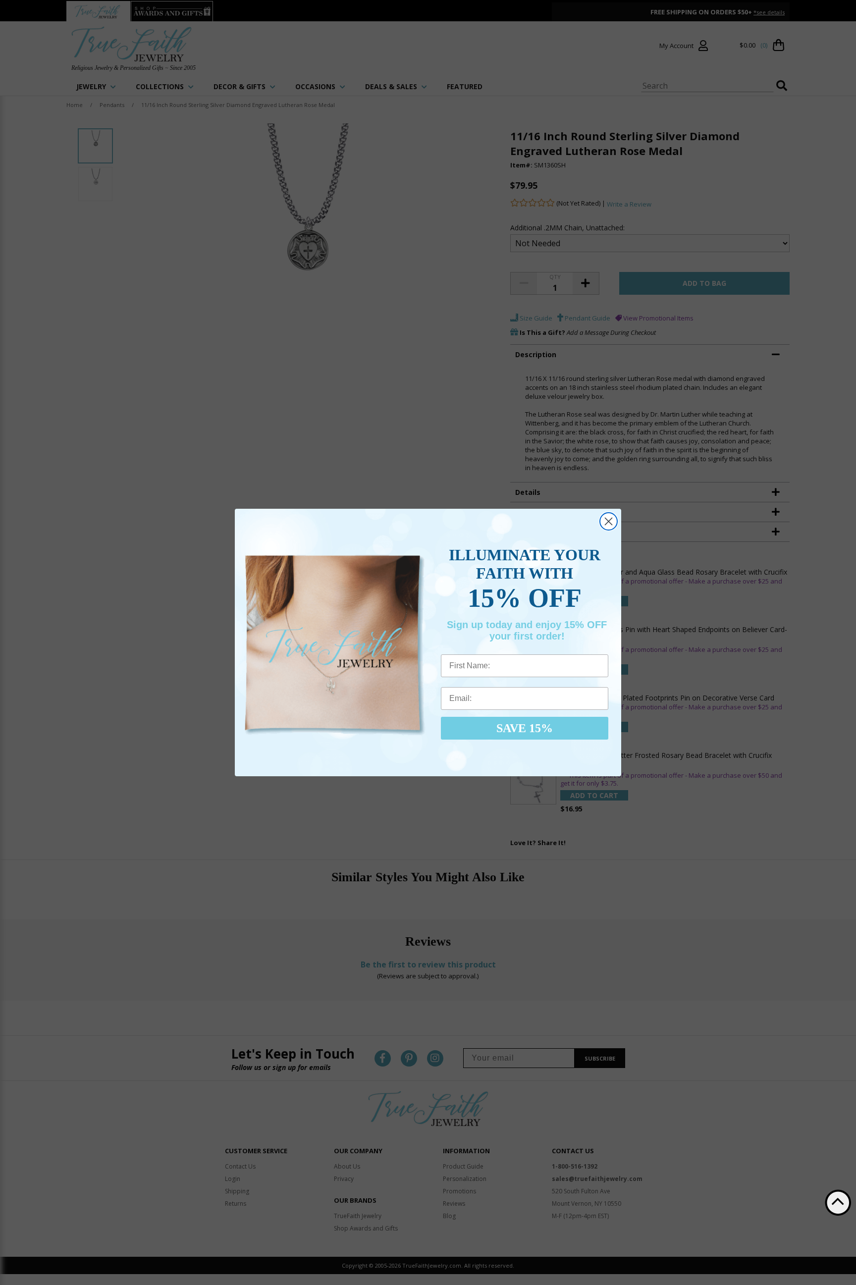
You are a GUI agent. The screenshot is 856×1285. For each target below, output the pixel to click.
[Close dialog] (608, 521)
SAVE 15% (524, 728)
